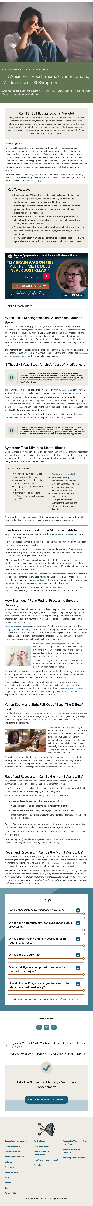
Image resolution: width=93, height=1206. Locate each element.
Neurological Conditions (15, 1157)
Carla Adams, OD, (66, 390)
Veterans (9, 1162)
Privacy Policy (10, 1193)
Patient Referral (11, 1172)
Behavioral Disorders (13, 1146)
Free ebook (39, 1165)
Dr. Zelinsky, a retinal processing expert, (49, 644)
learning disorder (40, 580)
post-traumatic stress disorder (70, 688)
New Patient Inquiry (42, 1146)
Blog (7, 1177)
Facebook (70, 534)
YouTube (57, 534)
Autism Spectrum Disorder (16, 1141)
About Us (8, 1183)
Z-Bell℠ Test (56, 734)
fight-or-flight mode (15, 407)
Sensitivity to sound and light (63, 474)
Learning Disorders (13, 1151)
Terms (7, 1188)
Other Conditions (12, 1167)
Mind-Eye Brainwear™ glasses (18, 626)
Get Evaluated (39, 1141)
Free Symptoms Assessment (46, 1160)
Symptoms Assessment (58, 863)
